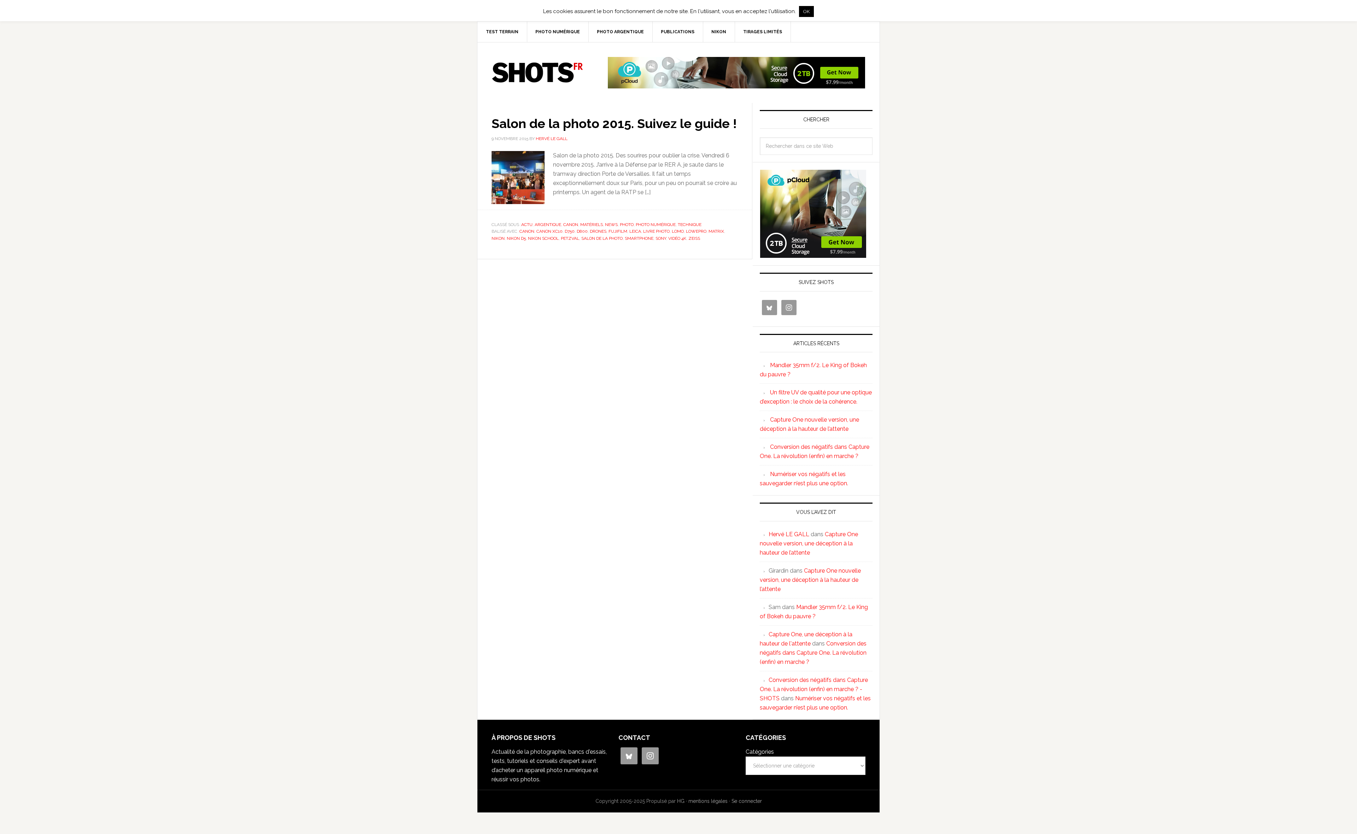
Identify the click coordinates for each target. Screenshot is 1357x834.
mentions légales (708, 801)
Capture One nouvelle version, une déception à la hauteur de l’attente (809, 543)
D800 (582, 231)
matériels (591, 224)
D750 (570, 231)
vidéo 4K (677, 238)
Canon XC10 (549, 231)
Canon (570, 224)
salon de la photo (602, 238)
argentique (548, 224)
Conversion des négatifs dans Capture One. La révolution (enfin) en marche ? (813, 652)
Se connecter (747, 801)
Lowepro (696, 231)
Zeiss (694, 238)
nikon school (543, 238)
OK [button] (806, 11)
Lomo (678, 231)
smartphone (639, 238)
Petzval (570, 238)
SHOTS (537, 72)
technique (689, 224)
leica (635, 231)
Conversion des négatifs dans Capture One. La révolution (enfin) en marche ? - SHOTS (814, 689)
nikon (498, 238)
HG (681, 801)
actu (527, 224)
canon (526, 231)
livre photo (656, 231)
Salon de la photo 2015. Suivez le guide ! (614, 123)
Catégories (760, 751)
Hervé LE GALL (789, 534)
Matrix (716, 231)
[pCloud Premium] (736, 85)
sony (661, 238)
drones (598, 231)
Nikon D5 (516, 238)
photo (627, 224)
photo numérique (656, 224)
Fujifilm (618, 231)
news (611, 224)
